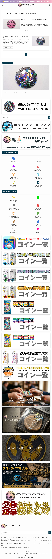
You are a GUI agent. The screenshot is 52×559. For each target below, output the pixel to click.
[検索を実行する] (49, 117)
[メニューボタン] (2, 5)
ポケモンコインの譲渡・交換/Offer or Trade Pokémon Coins (36, 553)
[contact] (28, 551)
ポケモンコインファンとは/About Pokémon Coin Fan (14, 553)
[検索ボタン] (49, 5)
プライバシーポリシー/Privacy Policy (21, 555)
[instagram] (25, 551)
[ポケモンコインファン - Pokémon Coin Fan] (26, 5)
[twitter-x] (23, 551)
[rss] (26, 551)
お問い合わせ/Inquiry (33, 555)
